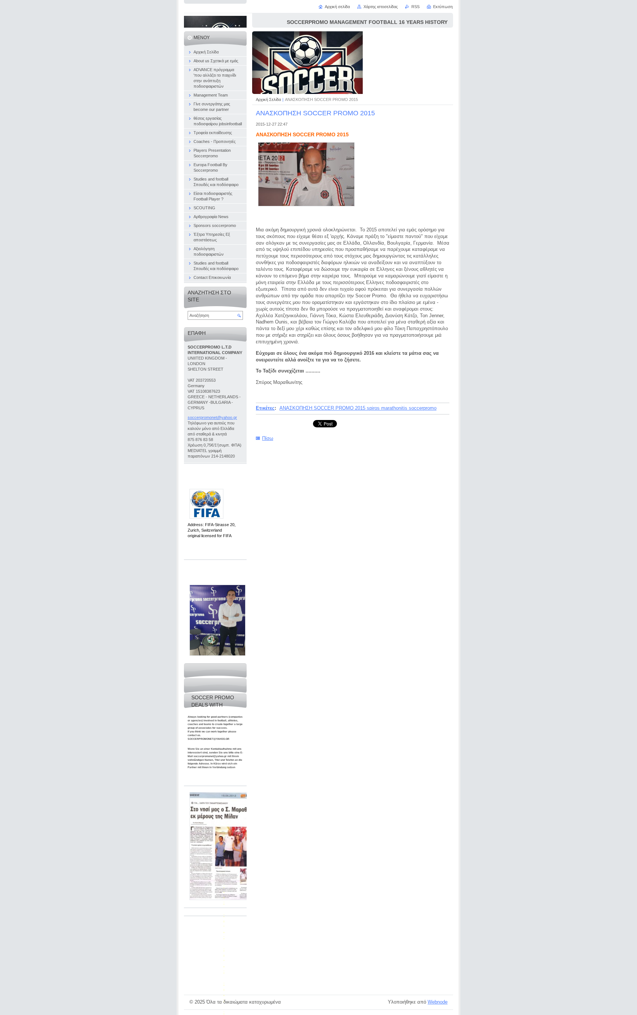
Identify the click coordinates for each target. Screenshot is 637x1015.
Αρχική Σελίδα (268, 99)
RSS (415, 6)
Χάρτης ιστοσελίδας (380, 6)
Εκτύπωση (443, 6)
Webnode (438, 1002)
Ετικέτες (265, 408)
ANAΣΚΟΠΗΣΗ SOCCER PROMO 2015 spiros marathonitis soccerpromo (357, 408)
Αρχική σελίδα (337, 6)
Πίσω (267, 438)
